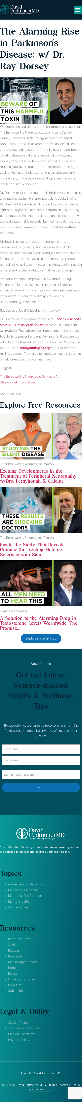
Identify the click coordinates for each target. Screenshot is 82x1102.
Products (14, 985)
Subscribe (15, 991)
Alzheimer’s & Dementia (25, 884)
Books (13, 973)
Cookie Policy (18, 1023)
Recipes (14, 950)
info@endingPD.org (34, 348)
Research (15, 956)
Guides (13, 945)
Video (32, 382)
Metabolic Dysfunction (25, 896)
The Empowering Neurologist (21, 376)
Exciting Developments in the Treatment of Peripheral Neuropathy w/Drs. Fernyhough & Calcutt (38, 476)
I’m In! (41, 787)
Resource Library (20, 939)
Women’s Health (20, 907)
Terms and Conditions (24, 1028)
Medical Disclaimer (22, 1034)
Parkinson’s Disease (23, 890)
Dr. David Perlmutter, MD (44, 1073)
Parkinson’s (20, 382)
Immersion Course (21, 979)
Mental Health (18, 901)
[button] (78, 10)
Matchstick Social (40, 1089)
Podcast (14, 968)
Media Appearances (23, 962)
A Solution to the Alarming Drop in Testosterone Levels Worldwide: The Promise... (38, 623)
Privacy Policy (18, 1040)
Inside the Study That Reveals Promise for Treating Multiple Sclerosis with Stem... (32, 549)
